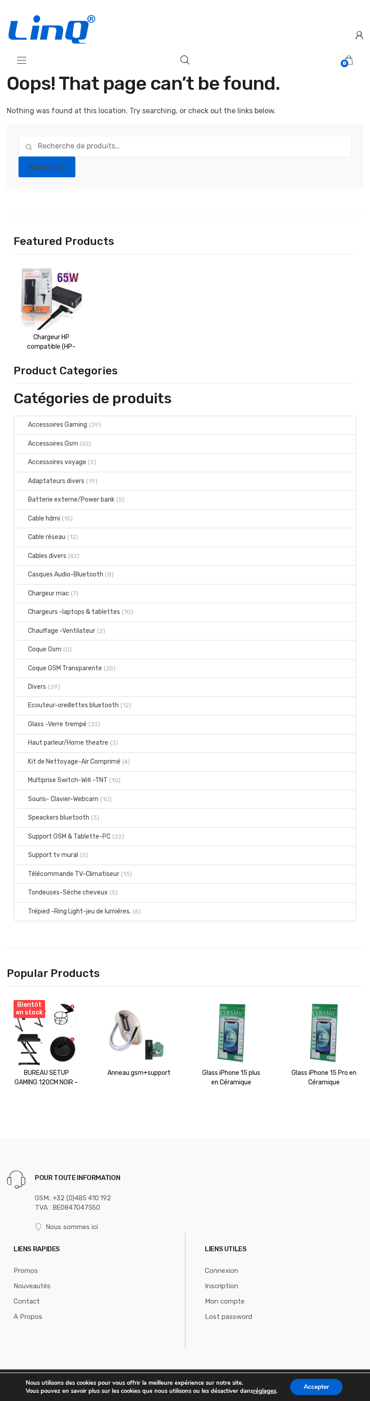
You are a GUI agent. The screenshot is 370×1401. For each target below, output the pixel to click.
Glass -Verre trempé (57, 724)
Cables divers (47, 556)
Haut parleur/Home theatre (68, 743)
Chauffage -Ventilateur (61, 631)
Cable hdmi (44, 518)
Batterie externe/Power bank (71, 499)
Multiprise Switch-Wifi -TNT (67, 780)
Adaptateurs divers (56, 481)
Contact (27, 1301)
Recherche (47, 166)
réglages (264, 1391)
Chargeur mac (48, 593)
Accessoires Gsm (53, 443)
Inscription (221, 1286)
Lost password (228, 1317)
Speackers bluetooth (58, 817)
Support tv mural (53, 855)
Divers (37, 687)
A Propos (28, 1317)
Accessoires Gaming (57, 425)
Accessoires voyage (57, 462)
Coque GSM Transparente (65, 668)
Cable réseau (46, 537)
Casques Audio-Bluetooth (65, 574)
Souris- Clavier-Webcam (63, 799)
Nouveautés (32, 1286)
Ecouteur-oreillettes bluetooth (73, 705)
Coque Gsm (44, 649)
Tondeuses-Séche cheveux (68, 892)
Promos (26, 1271)
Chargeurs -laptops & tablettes (74, 612)
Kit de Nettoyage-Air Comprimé (74, 761)
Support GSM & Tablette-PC (69, 836)
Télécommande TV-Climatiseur (73, 874)
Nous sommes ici (72, 1227)
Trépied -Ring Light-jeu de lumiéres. (79, 911)
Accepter (316, 1387)
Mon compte (225, 1301)
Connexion (221, 1271)
